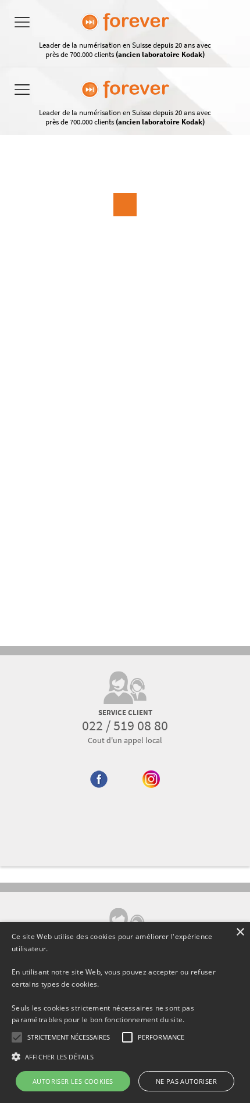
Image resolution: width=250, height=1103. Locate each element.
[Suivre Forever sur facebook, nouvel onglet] (99, 801)
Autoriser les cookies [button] (73, 1081)
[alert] (125, 1012)
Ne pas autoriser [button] (186, 1081)
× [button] (239, 932)
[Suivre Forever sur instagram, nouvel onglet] (151, 801)
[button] (125, 1056)
